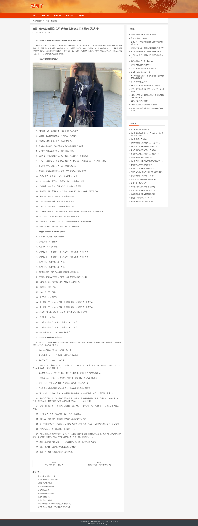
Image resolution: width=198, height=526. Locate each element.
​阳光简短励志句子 (44, 497)
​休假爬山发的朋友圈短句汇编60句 (143, 187)
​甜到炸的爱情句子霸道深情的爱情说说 (144, 105)
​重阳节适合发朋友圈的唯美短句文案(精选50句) (147, 85)
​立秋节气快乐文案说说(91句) (141, 65)
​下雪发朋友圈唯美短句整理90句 (142, 165)
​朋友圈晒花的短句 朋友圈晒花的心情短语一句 (147, 161)
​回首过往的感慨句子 (45, 500)
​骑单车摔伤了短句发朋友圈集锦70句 (143, 194)
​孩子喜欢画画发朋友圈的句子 (141, 157)
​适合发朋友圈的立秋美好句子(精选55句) (145, 154)
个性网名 (69, 15)
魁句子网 (37, 21)
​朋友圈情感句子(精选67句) (140, 139)
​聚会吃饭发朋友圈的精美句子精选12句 (144, 146)
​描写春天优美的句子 (45, 483)
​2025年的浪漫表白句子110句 (48, 480)
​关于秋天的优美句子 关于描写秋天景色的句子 (54, 507)
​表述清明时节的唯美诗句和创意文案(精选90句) (54, 504)
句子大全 (45, 15)
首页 (35, 15)
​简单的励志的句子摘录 (46, 486)
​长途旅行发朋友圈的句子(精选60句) (143, 168)
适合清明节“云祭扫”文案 (46, 476)
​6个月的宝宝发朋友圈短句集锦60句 (143, 179)
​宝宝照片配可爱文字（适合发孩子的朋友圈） (147, 51)
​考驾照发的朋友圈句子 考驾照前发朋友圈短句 (147, 172)
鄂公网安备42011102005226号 (90, 521)
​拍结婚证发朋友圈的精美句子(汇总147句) (145, 143)
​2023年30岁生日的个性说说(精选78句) (144, 68)
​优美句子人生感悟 (44, 490)
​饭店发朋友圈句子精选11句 (55, 465)
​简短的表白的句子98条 (46, 493)
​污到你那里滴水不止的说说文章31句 (143, 34)
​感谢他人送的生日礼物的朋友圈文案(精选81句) (147, 48)
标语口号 (57, 15)
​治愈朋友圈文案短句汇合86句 (141, 198)
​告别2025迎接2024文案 (139, 38)
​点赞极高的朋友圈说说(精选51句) (99, 465)
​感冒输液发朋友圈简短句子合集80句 (143, 176)
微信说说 (54, 21)
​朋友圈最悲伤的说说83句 (139, 82)
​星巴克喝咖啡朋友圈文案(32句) (142, 61)
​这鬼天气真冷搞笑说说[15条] (141, 72)
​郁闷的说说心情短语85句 (139, 101)
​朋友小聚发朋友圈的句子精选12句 (143, 190)
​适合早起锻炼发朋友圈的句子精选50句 (144, 150)
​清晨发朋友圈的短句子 (139, 183)
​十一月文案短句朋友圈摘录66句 (142, 201)
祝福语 (81, 15)
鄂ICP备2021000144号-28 (110, 521)
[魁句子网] (48, 6)
